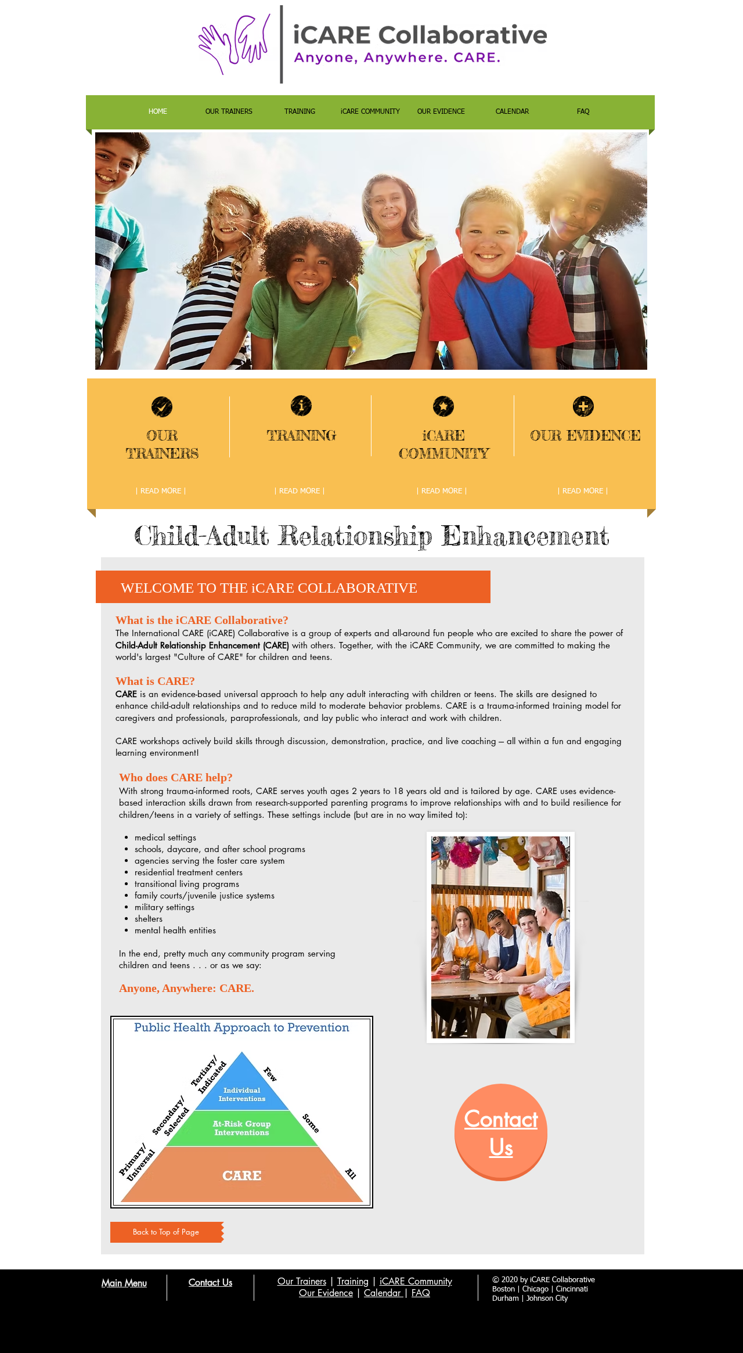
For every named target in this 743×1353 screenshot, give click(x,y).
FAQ (421, 1293)
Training (353, 1281)
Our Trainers (301, 1281)
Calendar (383, 1293)
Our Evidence (326, 1293)
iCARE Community (416, 1281)
